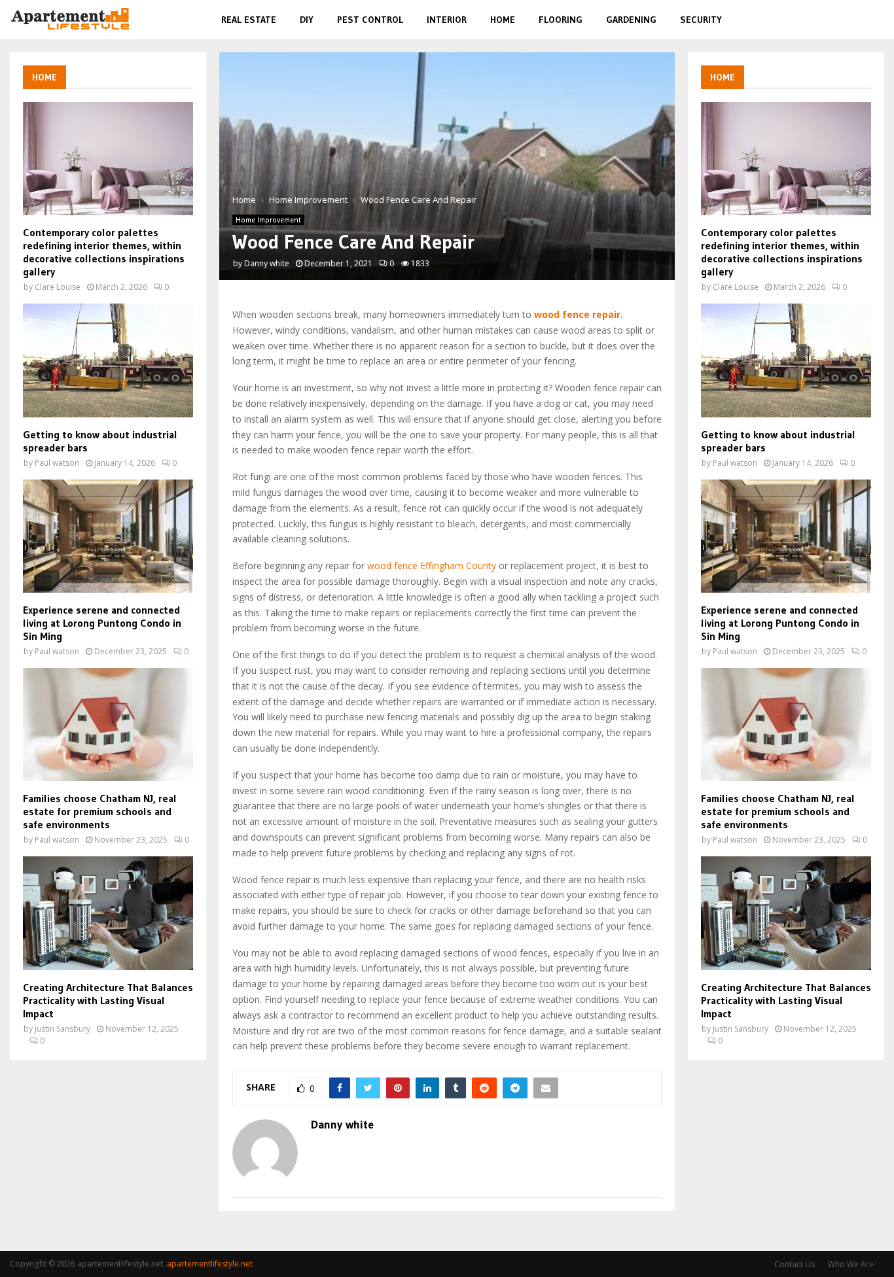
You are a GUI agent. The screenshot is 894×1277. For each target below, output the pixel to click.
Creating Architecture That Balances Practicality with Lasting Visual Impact (108, 1000)
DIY (306, 20)
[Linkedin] (860, 19)
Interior (447, 20)
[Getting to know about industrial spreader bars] (108, 360)
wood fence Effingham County (431, 565)
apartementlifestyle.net (210, 1263)
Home (502, 20)
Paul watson (57, 462)
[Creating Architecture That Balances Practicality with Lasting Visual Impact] (108, 913)
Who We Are (851, 1264)
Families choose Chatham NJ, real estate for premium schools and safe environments (100, 811)
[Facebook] (816, 19)
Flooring (560, 20)
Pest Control (370, 20)
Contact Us (794, 1264)
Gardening (631, 20)
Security (701, 20)
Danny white (266, 263)
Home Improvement (268, 219)
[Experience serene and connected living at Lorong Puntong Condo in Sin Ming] (108, 536)
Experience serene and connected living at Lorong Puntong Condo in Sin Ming (102, 622)
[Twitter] (830, 19)
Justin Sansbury (62, 1028)
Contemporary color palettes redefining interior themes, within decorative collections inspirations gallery (104, 252)
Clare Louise (57, 286)
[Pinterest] (845, 19)
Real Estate (248, 20)
